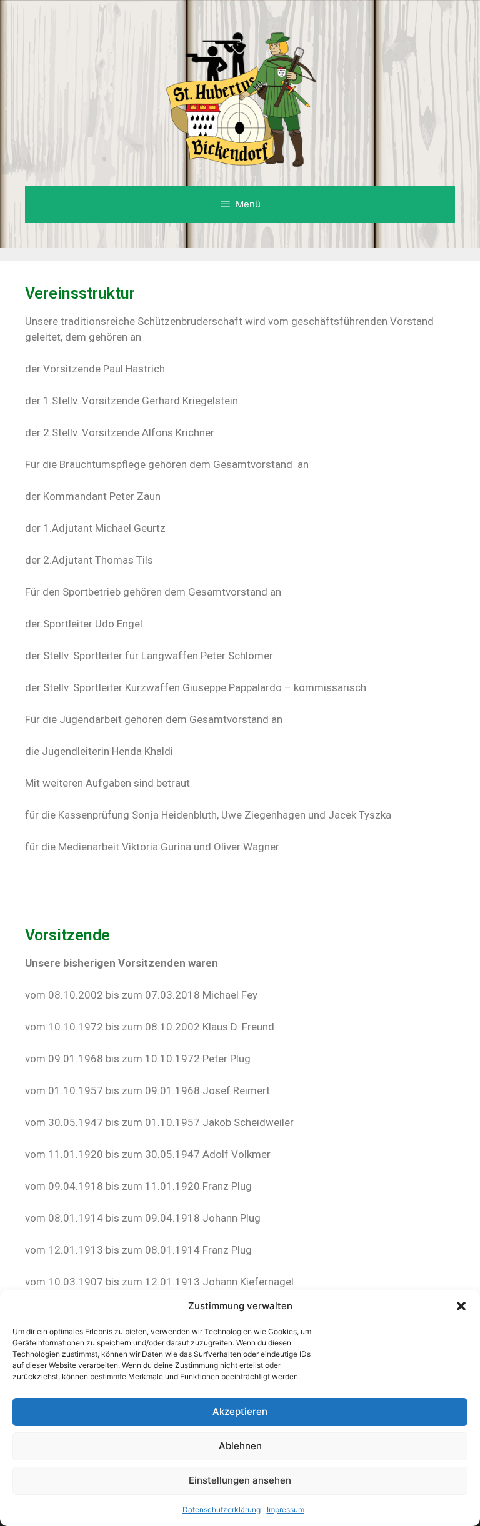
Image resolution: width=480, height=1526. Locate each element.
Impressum (285, 1509)
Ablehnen (240, 1446)
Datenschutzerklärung (221, 1509)
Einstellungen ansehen (240, 1480)
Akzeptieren (240, 1411)
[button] (461, 1306)
